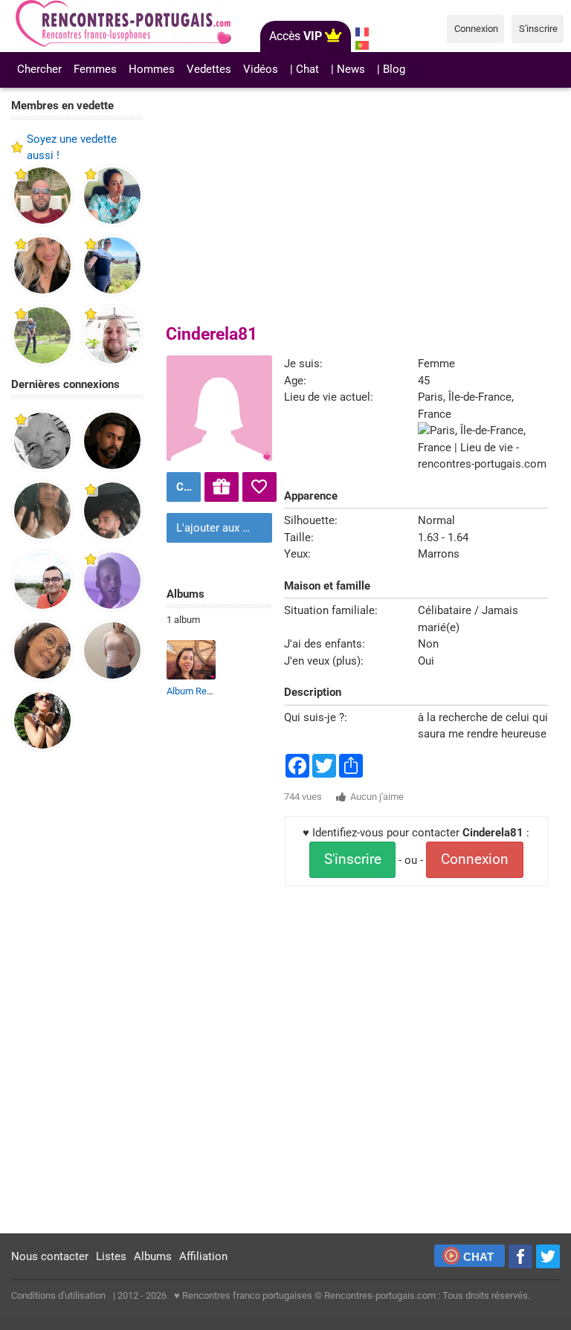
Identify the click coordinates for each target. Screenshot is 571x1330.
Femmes (95, 69)
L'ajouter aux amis (221, 528)
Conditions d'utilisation (58, 1295)
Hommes (152, 69)
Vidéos (260, 69)
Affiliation (203, 1256)
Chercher (39, 69)
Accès (295, 36)
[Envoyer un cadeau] (221, 487)
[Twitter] (548, 1256)
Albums (153, 1256)
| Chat (304, 69)
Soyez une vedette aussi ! (72, 147)
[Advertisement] (77, 993)
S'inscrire (352, 859)
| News (348, 69)
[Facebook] (520, 1256)
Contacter (186, 487)
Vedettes (209, 69)
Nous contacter (49, 1256)
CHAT (478, 1256)
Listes (111, 1256)
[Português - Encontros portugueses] (362, 45)
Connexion (475, 859)
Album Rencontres (205, 691)
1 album (183, 619)
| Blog (391, 69)
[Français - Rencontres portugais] (362, 32)
